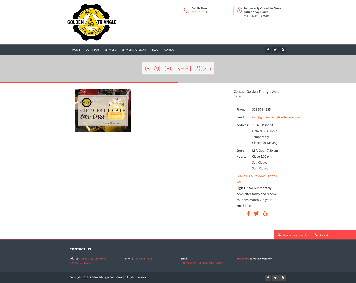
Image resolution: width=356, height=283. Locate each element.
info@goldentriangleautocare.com (276, 117)
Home (76, 49)
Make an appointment (294, 235)
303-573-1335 (200, 12)
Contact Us (325, 235)
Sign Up (242, 188)
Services (110, 49)
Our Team (92, 49)
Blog (155, 49)
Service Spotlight (134, 49)
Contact (170, 49)
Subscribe (242, 258)
